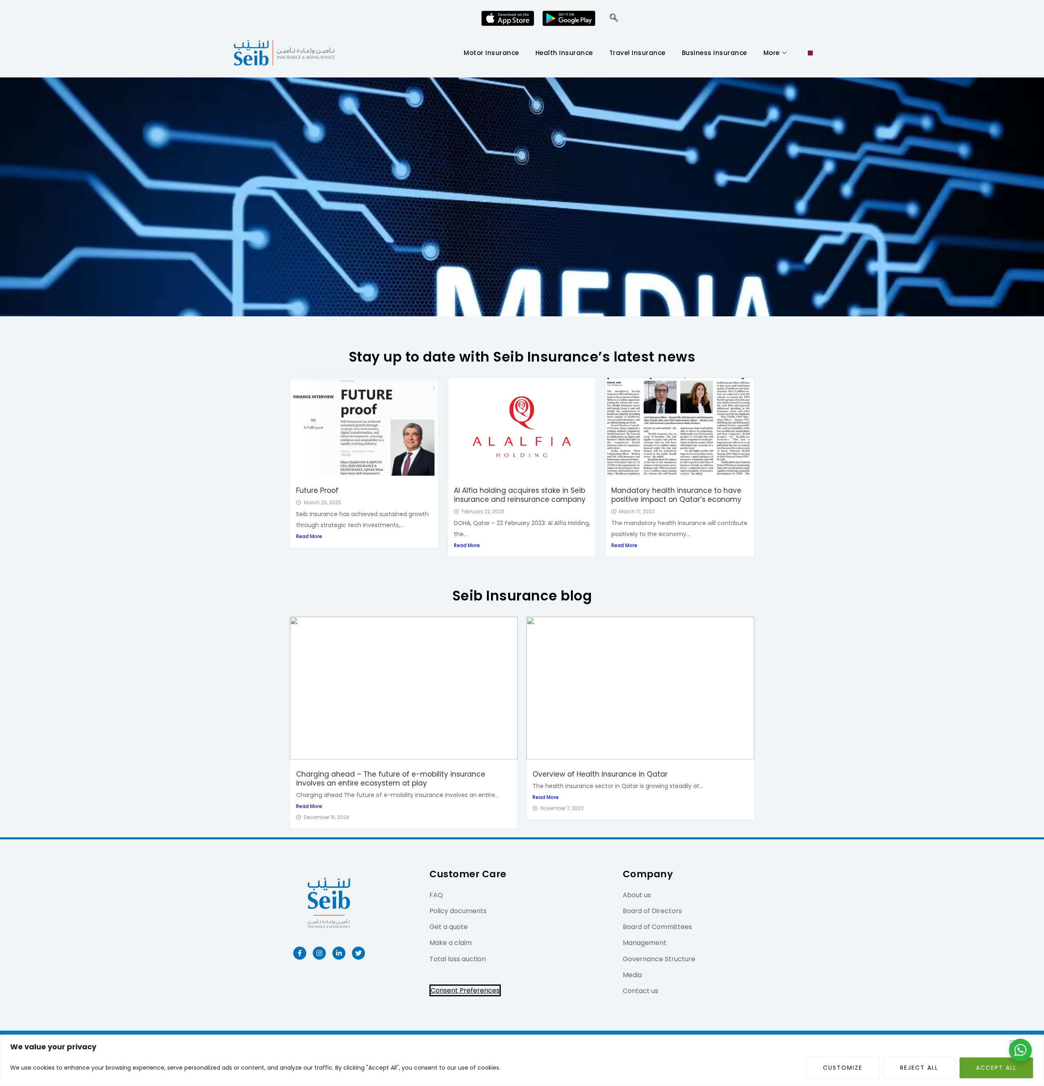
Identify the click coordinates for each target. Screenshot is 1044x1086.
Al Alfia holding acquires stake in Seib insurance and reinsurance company (520, 495)
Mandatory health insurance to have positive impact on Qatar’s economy (676, 495)
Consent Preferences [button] (465, 990)
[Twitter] (358, 953)
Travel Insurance (637, 53)
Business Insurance (714, 53)
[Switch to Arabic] (809, 53)
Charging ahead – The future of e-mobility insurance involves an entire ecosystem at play (390, 778)
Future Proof (317, 490)
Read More (309, 536)
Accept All (996, 1068)
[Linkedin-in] (338, 953)
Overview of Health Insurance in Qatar (600, 774)
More (771, 53)
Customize (843, 1068)
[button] (614, 18)
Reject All (919, 1068)
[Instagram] (319, 953)
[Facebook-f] (299, 953)
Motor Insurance (491, 53)
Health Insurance (564, 53)
